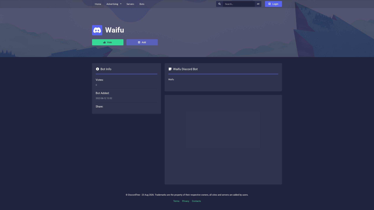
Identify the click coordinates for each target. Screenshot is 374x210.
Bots (142, 3)
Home (98, 3)
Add (143, 42)
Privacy (185, 201)
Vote (109, 42)
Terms (176, 201)
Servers (130, 3)
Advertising (112, 3)
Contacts (196, 201)
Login (275, 4)
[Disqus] (223, 139)
